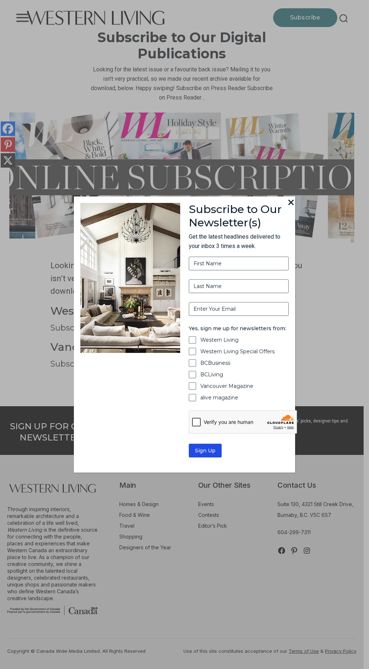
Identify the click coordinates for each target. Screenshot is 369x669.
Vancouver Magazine (226, 386)
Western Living (219, 340)
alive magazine (219, 397)
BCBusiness (215, 363)
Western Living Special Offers (237, 351)
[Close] (290, 202)
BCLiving (211, 374)
